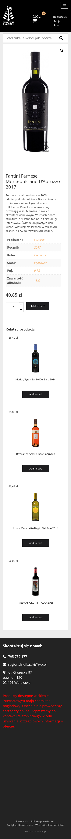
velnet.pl (41, 831)
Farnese (39, 240)
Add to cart (38, 306)
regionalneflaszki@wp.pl (27, 664)
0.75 (37, 271)
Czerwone (40, 255)
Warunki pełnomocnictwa (49, 825)
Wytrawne (40, 263)
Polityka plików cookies (20, 825)
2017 (37, 247)
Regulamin (22, 821)
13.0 (37, 281)
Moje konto (57, 23)
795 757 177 (17, 656)
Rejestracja (60, 16)
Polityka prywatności (42, 821)
